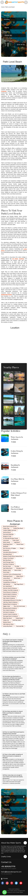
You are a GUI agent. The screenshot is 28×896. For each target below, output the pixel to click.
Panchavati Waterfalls (8, 534)
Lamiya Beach (6, 578)
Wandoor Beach (7, 622)
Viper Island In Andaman (9, 598)
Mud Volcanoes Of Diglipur (9, 548)
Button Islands (6, 542)
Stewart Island (19, 544)
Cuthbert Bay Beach (18, 528)
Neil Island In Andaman (8, 612)
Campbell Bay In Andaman (9, 582)
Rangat (21, 548)
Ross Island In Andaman (9, 610)
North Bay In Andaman (8, 564)
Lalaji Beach (17, 542)
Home (2, 7)
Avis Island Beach (7, 586)
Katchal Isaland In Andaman (10, 594)
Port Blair (17, 566)
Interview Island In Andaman (10, 588)
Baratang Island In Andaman (10, 608)
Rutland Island (19, 618)
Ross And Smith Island (19, 606)
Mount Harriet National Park (10, 526)
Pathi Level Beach (10, 7)
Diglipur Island (6, 606)
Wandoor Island (7, 570)
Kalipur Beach (19, 576)
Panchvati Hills (19, 626)
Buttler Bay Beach (7, 618)
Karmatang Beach (7, 554)
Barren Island (17, 570)
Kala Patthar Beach (7, 568)
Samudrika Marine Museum (10, 552)
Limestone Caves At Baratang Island (12, 574)
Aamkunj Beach (7, 532)
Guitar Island (16, 540)
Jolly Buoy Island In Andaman (10, 602)
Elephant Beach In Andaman (10, 604)
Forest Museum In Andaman (10, 592)
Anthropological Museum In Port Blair (12, 600)
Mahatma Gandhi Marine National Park (12, 556)
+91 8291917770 (8, 866)
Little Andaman (6, 584)
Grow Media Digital (18, 892)
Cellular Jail (6, 620)
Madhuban (5, 546)
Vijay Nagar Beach (18, 584)
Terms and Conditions (14, 889)
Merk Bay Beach (7, 560)
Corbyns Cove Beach (8, 558)
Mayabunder (6, 550)
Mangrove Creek (7, 536)
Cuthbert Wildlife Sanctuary (9, 530)
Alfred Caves (17, 578)
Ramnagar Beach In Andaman (10, 616)
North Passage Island (8, 562)
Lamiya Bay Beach (7, 626)
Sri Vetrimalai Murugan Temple (10, 538)
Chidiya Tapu (6, 528)
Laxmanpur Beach (7, 580)
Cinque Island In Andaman (9, 596)
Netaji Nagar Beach (8, 544)
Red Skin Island (7, 566)
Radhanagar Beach (7, 576)
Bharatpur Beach (20, 568)
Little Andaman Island (8, 624)
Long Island (6, 540)
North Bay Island (17, 620)
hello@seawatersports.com (11, 872)
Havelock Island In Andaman (10, 614)
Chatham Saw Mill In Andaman (10, 590)
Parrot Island (6, 572)
